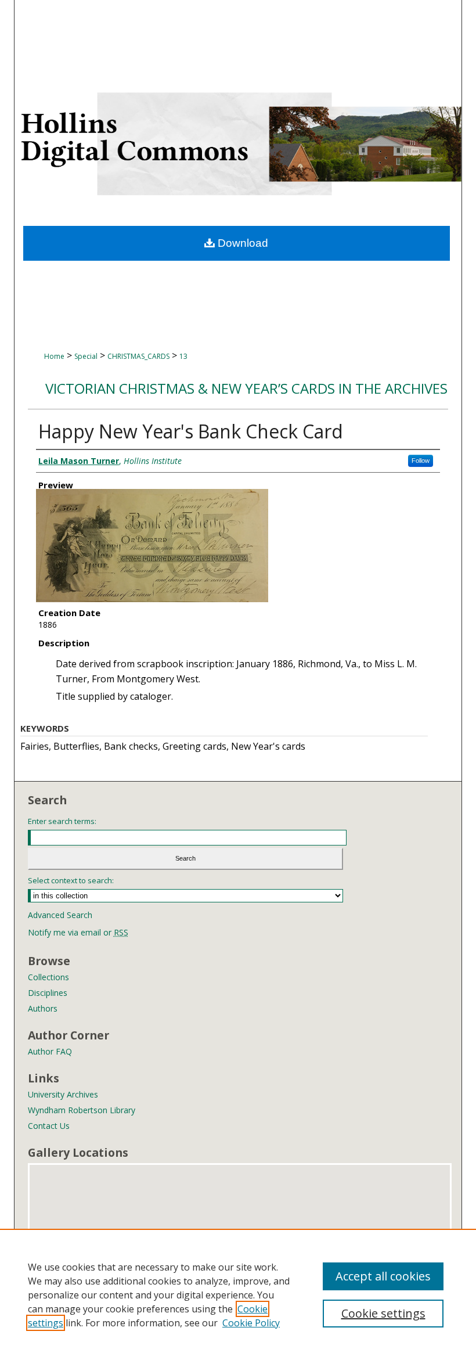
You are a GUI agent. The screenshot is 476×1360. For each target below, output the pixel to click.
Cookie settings (383, 1313)
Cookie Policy (251, 1322)
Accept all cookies (383, 1276)
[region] (238, 1294)
